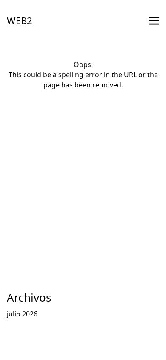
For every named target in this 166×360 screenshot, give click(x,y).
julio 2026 (22, 314)
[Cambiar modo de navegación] (154, 21)
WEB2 (19, 20)
